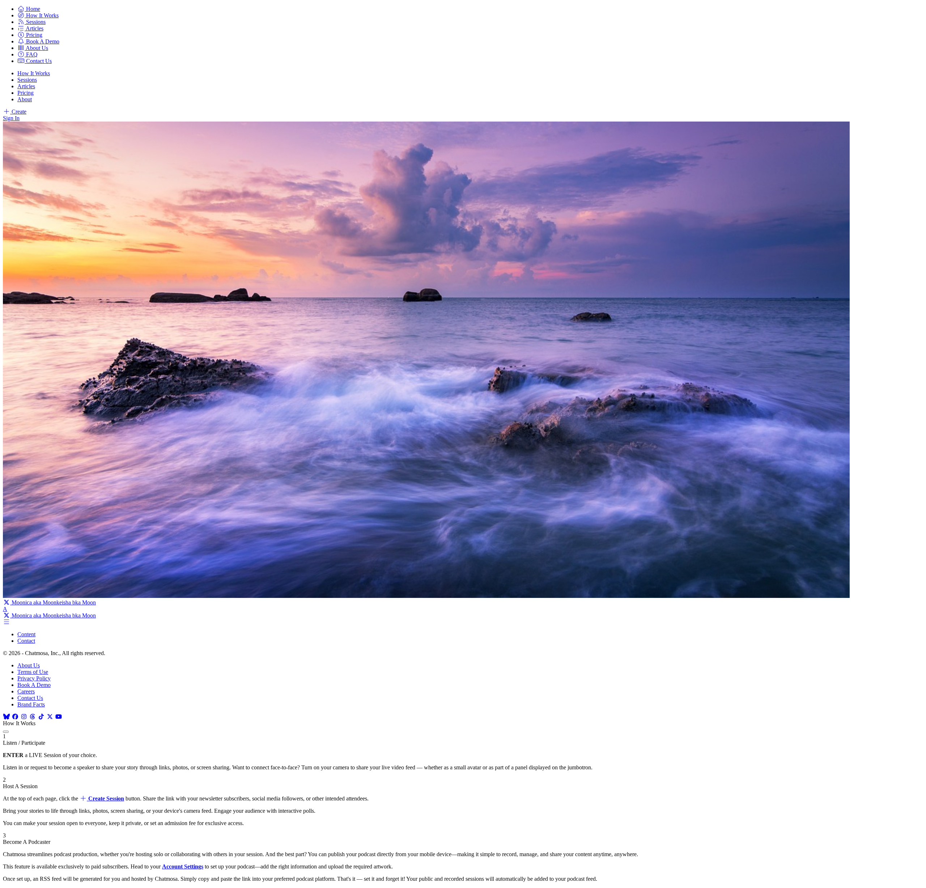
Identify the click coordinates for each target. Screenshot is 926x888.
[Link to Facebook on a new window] (15, 717)
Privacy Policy (34, 678)
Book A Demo (34, 685)
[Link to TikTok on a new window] (41, 717)
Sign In (11, 118)
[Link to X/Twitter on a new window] (50, 717)
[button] (28, 9)
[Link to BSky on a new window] (6, 717)
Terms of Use (32, 672)
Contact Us (30, 698)
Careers (26, 691)
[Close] (6, 732)
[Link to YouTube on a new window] (58, 717)
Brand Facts (31, 704)
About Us (28, 665)
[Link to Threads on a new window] (32, 717)
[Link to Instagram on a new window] (23, 717)
